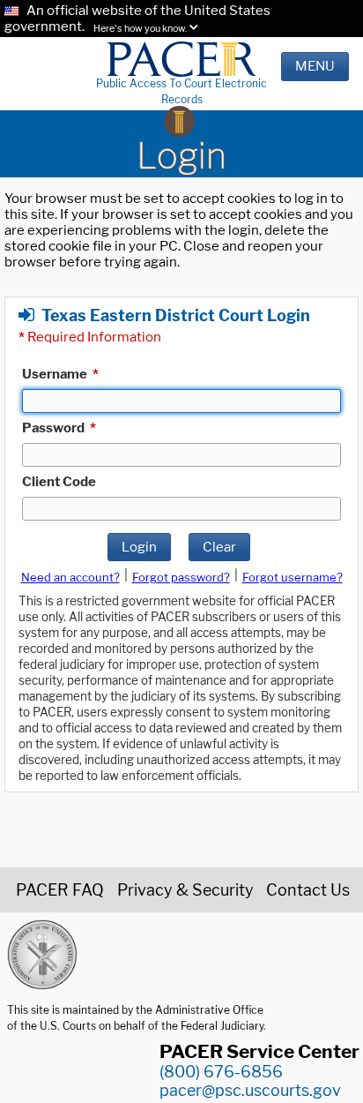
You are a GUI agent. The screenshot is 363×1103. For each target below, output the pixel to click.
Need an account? (70, 577)
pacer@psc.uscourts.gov (250, 1090)
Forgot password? (181, 577)
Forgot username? (292, 577)
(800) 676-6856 (221, 1071)
